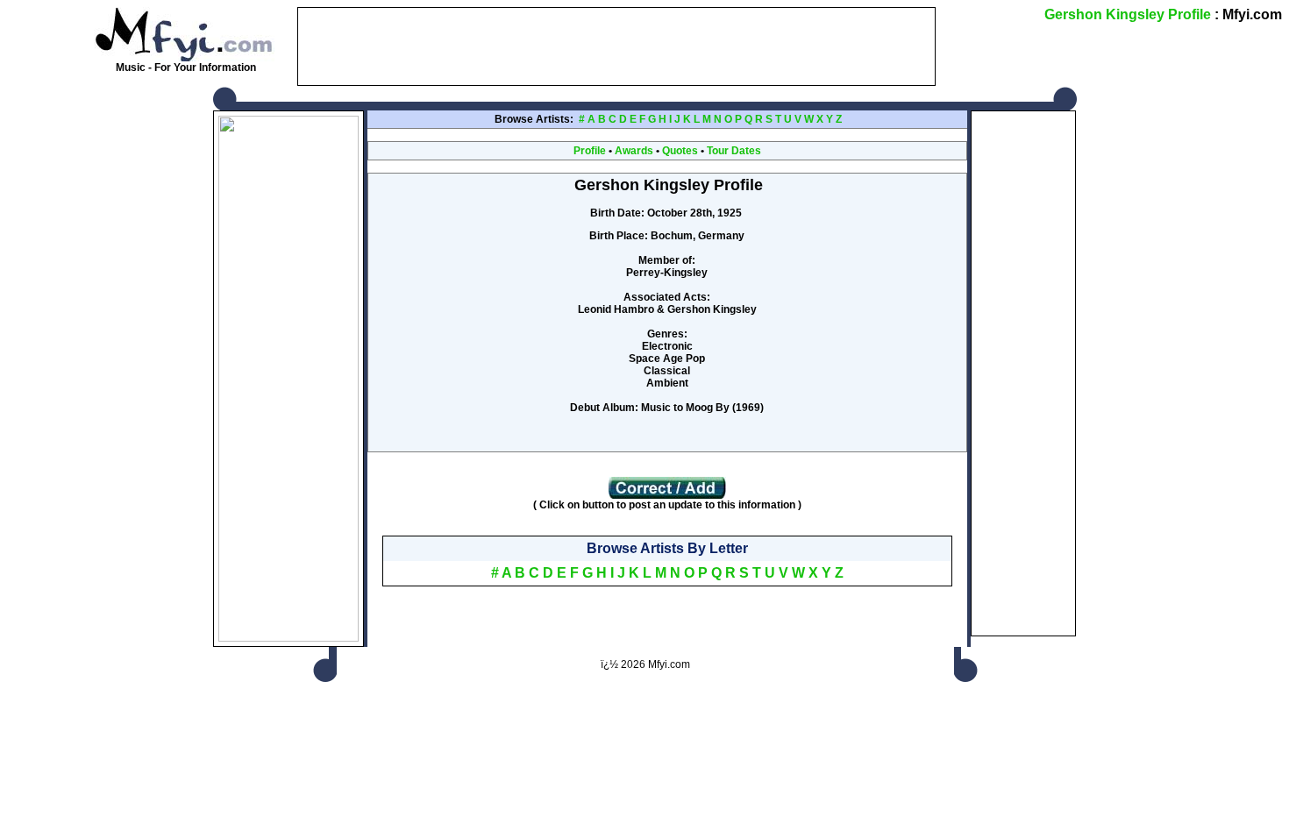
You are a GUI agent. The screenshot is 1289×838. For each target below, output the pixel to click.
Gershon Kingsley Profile (1127, 14)
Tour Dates (734, 151)
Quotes (680, 151)
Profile (589, 151)
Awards (634, 151)
